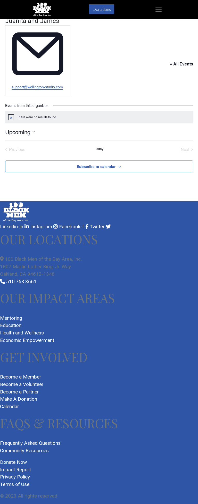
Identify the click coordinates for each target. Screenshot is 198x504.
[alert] (99, 117)
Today (99, 149)
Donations (102, 9)
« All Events (181, 64)
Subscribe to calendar (96, 166)
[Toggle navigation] (159, 9)
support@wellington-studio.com (37, 86)
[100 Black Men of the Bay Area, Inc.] (42, 9)
